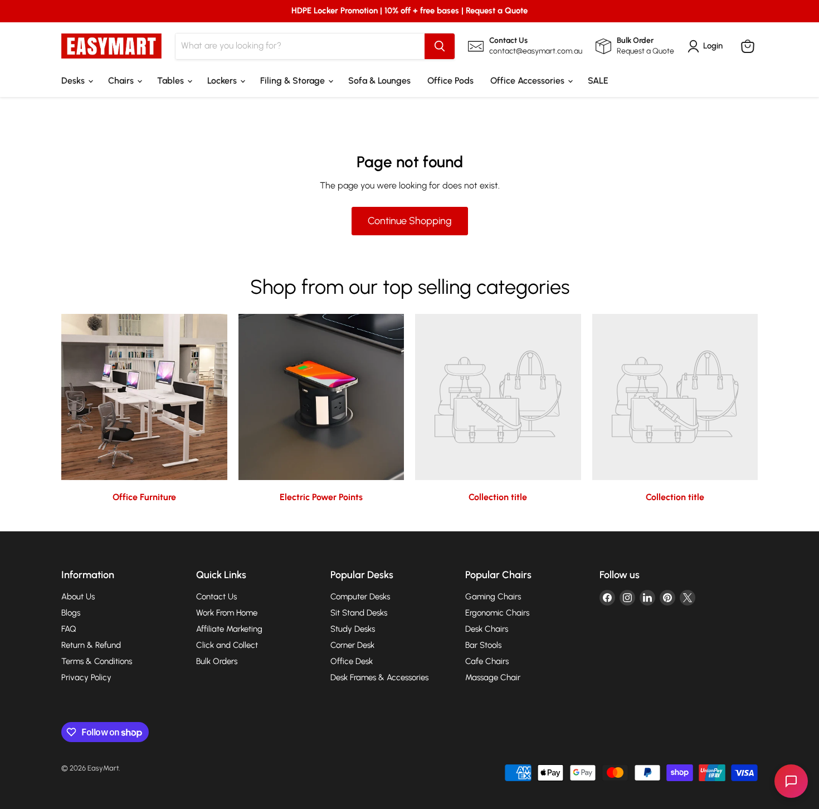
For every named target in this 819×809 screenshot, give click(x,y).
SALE (598, 80)
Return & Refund (91, 645)
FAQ (68, 629)
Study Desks (352, 629)
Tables (171, 80)
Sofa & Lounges (379, 80)
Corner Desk (352, 645)
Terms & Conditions (96, 661)
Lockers (223, 80)
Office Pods (450, 80)
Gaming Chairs (493, 597)
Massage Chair (492, 677)
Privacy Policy (86, 677)
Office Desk (351, 661)
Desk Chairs (486, 629)
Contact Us (216, 597)
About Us (78, 597)
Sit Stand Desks (358, 613)
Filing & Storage (293, 80)
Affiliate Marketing (229, 629)
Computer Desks (360, 597)
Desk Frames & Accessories (379, 677)
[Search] (440, 46)
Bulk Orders (216, 661)
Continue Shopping (410, 221)
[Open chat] (791, 781)
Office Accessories (528, 80)
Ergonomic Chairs (497, 613)
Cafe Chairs (487, 661)
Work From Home (226, 613)
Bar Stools (483, 645)
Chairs (122, 80)
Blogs (70, 613)
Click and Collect (227, 645)
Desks (74, 80)
